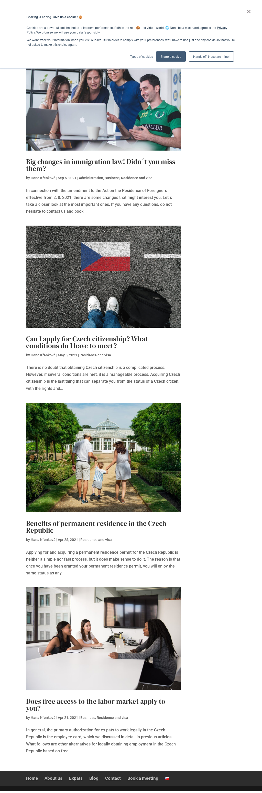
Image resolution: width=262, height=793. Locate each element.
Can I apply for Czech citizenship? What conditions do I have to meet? (87, 342)
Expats (76, 778)
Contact (113, 778)
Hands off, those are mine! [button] (211, 56)
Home (32, 778)
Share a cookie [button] (170, 56)
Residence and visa (136, 178)
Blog (94, 778)
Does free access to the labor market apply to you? (95, 705)
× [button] (249, 9)
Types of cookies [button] (141, 56)
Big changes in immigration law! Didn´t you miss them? (100, 165)
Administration (91, 178)
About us (53, 778)
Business (112, 178)
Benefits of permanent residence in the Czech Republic (96, 527)
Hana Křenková (43, 178)
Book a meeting (142, 778)
